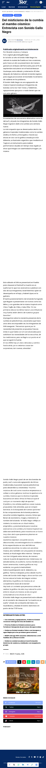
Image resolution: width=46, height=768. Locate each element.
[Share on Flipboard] (24, 662)
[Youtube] (23, 716)
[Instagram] (23, 712)
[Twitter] (23, 707)
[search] (36, 2)
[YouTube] (35, 757)
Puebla (17, 654)
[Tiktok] (23, 721)
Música (17, 15)
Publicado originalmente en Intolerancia (20, 49)
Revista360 (20, 39)
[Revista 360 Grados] (23, 2)
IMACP (12, 654)
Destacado (8, 15)
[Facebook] (23, 703)
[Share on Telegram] (27, 764)
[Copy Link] (32, 764)
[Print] (36, 764)
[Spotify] (40, 757)
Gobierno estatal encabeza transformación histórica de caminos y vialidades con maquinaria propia (22, 643)
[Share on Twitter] (14, 764)
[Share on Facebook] (9, 764)
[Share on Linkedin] (23, 764)
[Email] (43, 662)
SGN (22, 654)
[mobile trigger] (4, 2)
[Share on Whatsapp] (18, 764)
